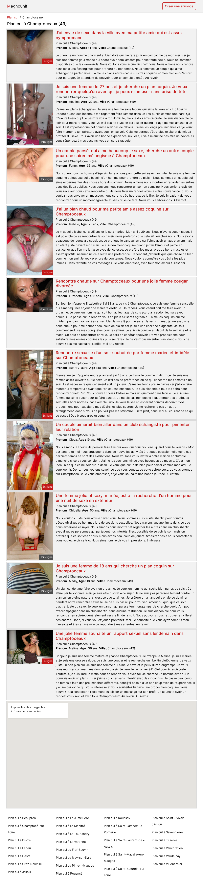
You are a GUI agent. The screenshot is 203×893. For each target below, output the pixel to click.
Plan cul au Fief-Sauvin (72, 850)
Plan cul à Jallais (19, 872)
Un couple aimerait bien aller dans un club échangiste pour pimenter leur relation (123, 427)
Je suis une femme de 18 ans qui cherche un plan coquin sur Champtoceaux (115, 568)
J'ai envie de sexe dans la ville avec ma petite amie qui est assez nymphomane (119, 35)
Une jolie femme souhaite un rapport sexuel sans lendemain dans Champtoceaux (120, 636)
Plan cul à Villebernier (167, 864)
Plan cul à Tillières (164, 840)
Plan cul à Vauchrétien (167, 848)
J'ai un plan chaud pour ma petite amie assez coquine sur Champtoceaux (112, 211)
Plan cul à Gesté (19, 856)
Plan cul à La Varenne (71, 842)
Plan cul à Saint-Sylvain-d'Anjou (169, 821)
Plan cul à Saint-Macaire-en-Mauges (124, 858)
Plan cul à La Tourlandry (72, 834)
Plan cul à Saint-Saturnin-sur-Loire (125, 872)
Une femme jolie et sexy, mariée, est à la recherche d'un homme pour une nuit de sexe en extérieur (124, 498)
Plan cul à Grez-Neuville (25, 864)
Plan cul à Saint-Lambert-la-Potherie (124, 829)
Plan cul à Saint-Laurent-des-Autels (124, 843)
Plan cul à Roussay (117, 818)
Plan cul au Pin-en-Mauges (75, 865)
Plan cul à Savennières (168, 832)
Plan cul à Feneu (19, 848)
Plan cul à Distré (19, 840)
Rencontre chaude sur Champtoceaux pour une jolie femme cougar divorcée (122, 283)
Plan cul (12, 17)
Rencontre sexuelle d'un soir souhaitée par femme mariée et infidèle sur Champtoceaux (122, 355)
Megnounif (17, 6)
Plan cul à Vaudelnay (166, 856)
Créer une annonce (179, 6)
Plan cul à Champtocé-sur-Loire (26, 829)
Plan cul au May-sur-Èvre (73, 857)
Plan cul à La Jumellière (72, 818)
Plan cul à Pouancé (69, 873)
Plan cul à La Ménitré (70, 826)
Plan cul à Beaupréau (22, 818)
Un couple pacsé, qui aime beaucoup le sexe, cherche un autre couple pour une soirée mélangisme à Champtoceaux (125, 153)
